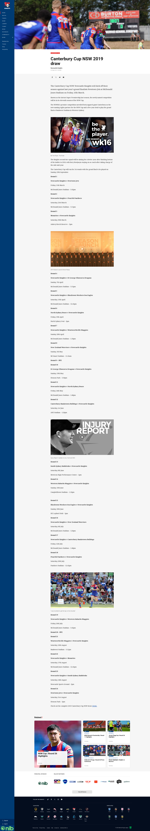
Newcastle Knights (56, 68)
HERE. (94, 706)
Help (52, 827)
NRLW (3, 29)
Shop (3, 46)
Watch (4, 15)
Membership (5, 41)
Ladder (4, 23)
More (3, 37)
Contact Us (56, 827)
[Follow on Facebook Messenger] (61, 799)
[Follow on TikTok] (48, 799)
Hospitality (5, 49)
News (3, 12)
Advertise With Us (64, 827)
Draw (3, 20)
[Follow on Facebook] (51, 799)
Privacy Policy (42, 827)
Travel (4, 18)
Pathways (5, 31)
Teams (4, 26)
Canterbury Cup (55, 53)
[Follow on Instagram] (58, 799)
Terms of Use (35, 827)
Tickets (4, 44)
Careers (48, 827)
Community (5, 34)
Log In (6, 824)
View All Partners (82, 792)
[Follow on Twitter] (54, 799)
